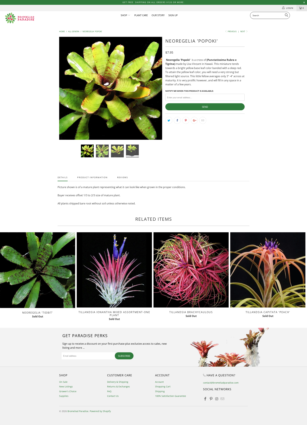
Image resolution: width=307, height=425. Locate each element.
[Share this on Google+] (194, 120)
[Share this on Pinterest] (185, 120)
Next (243, 31)
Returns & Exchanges (118, 386)
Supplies (63, 395)
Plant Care (141, 15)
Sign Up (173, 15)
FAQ (109, 391)
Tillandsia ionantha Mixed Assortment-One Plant (114, 270)
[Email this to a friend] (202, 120)
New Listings (66, 386)
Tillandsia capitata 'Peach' (267, 270)
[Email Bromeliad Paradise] (222, 399)
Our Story (158, 15)
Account (159, 381)
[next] (156, 91)
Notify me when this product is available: (189, 90)
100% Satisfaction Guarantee (170, 395)
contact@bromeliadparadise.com (221, 382)
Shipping (160, 391)
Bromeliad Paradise (77, 411)
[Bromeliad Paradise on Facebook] (205, 399)
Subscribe (124, 355)
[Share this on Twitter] (168, 120)
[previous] (64, 91)
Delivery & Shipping (117, 381)
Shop (124, 15)
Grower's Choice (67, 391)
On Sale (63, 381)
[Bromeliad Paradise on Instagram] (216, 399)
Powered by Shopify (100, 411)
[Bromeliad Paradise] (26, 18)
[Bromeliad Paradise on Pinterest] (211, 399)
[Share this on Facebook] (177, 120)
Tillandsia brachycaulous (191, 270)
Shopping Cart (162, 386)
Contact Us (113, 395)
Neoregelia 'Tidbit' (37, 270)
